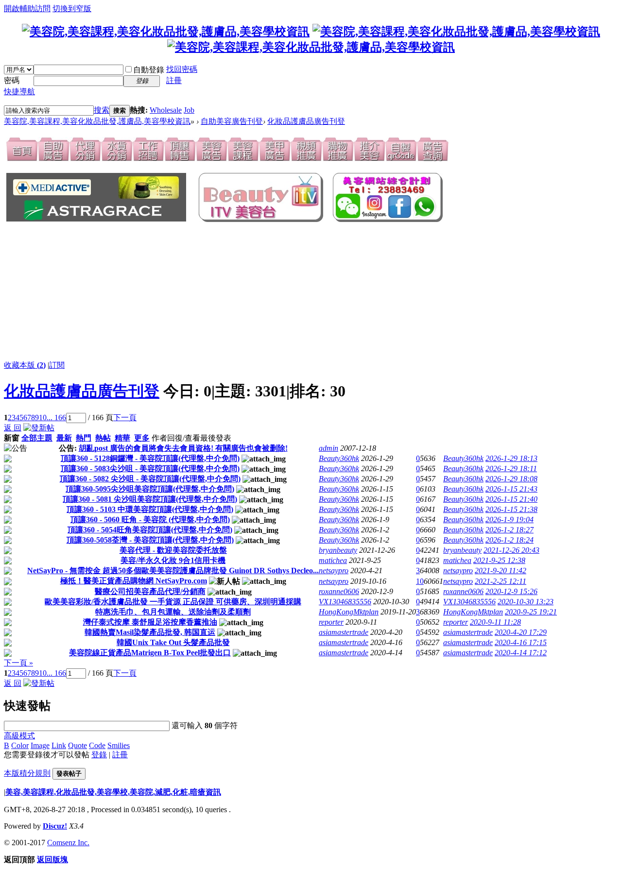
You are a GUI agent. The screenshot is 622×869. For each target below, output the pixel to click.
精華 (122, 438)
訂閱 (57, 365)
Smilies (118, 745)
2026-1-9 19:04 (509, 519)
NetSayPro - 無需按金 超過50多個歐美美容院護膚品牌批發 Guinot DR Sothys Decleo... (173, 570)
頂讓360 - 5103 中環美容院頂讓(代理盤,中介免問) (150, 509)
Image (40, 745)
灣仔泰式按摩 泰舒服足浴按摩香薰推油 (150, 622)
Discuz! (55, 826)
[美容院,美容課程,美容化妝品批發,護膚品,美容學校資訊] (166, 31)
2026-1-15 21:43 (511, 489)
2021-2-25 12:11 (500, 581)
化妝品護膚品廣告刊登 (306, 121)
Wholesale (166, 110)
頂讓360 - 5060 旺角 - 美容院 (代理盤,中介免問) (150, 519)
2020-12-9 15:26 (511, 591)
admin (328, 448)
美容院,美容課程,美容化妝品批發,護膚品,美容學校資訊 (97, 121)
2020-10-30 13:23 (525, 601)
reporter (331, 622)
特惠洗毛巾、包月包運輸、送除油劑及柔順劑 (173, 612)
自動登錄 (148, 70)
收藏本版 (25, 365)
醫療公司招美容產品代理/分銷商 (150, 591)
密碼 (11, 80)
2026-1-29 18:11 (511, 468)
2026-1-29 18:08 (511, 479)
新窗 (11, 438)
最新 (64, 438)
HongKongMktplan (349, 612)
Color (20, 745)
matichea (333, 560)
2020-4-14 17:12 (521, 652)
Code (97, 745)
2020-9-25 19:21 (531, 612)
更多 (142, 438)
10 (43, 417)
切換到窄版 (71, 8)
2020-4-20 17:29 (521, 632)
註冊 (174, 80)
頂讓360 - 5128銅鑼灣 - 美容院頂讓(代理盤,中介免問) (150, 458)
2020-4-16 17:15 (521, 642)
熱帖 (103, 438)
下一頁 (125, 417)
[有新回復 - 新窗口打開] (8, 460)
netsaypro (333, 570)
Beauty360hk (339, 458)
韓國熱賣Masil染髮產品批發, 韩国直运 (150, 632)
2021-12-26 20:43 (511, 550)
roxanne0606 (339, 591)
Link (59, 745)
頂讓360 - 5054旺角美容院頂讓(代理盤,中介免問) (150, 530)
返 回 (12, 428)
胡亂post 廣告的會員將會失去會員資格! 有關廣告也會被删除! (183, 448)
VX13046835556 (345, 601)
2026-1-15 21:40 (511, 499)
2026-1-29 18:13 (511, 458)
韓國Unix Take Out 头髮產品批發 (173, 642)
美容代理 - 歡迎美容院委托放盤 (173, 550)
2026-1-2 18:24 (509, 540)
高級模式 (19, 736)
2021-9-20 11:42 (500, 570)
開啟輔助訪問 (27, 8)
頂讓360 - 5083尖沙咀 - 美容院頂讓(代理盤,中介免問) (150, 468)
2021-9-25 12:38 (499, 560)
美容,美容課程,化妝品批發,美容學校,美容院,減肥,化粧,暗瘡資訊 (113, 792)
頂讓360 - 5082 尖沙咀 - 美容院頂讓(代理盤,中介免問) (150, 479)
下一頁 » (18, 663)
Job (189, 110)
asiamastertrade (343, 632)
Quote (77, 745)
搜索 (101, 110)
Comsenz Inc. (68, 842)
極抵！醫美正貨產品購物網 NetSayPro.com (133, 581)
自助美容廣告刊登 (232, 121)
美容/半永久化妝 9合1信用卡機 (173, 560)
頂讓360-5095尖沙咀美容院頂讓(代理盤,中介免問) (150, 489)
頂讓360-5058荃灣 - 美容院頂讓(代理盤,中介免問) (150, 540)
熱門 (83, 438)
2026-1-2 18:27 (509, 530)
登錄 (99, 754)
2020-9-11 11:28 (495, 622)
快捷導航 (19, 91)
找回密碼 (181, 69)
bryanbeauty (338, 550)
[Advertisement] (148, 292)
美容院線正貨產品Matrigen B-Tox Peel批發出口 (150, 652)
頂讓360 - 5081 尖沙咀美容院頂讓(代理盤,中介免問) (150, 499)
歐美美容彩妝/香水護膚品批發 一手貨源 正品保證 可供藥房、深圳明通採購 (173, 601)
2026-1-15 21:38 (511, 509)
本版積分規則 (27, 773)
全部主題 (36, 438)
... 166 (56, 417)
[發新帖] (38, 428)
